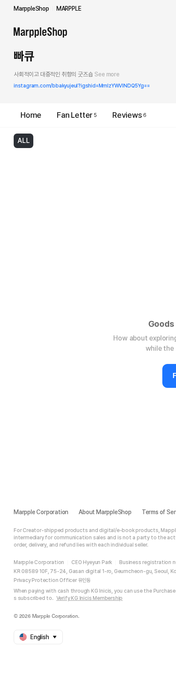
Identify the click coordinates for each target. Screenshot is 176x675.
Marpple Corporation (41, 512)
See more (106, 74)
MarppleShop (31, 8)
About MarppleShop (105, 512)
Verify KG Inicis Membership (89, 598)
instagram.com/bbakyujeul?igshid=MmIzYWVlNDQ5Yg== (82, 86)
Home (31, 115)
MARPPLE (69, 8)
